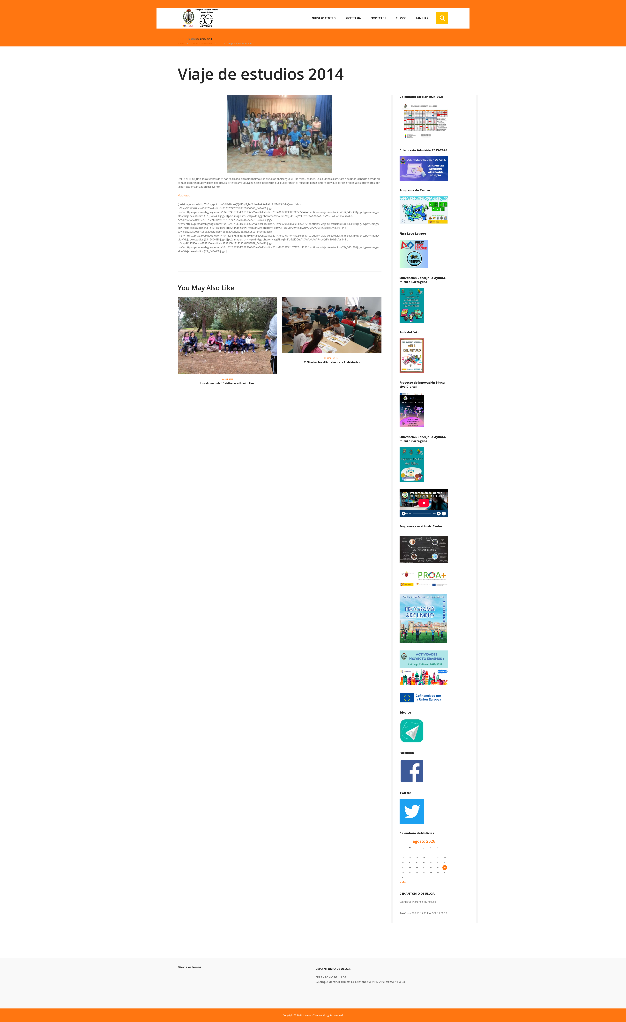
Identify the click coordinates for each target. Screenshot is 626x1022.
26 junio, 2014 (204, 38)
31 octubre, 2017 (331, 358)
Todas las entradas (201, 43)
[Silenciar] (439, 513)
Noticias (182, 38)
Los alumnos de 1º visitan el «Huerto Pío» (227, 383)
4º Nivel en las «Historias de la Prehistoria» (332, 362)
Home (181, 43)
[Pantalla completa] (444, 513)
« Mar (403, 882)
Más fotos (184, 195)
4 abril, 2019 (227, 379)
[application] (424, 503)
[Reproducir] (404, 513)
